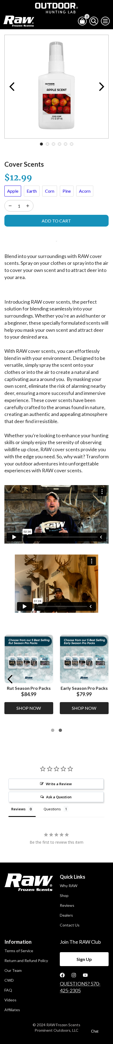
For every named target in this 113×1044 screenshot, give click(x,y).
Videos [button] (10, 1000)
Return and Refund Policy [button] (26, 960)
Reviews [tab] (18, 809)
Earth (32, 190)
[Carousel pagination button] (41, 144)
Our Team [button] (13, 970)
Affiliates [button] (12, 1010)
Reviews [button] (67, 905)
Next (101, 86)
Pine (67, 190)
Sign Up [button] (84, 959)
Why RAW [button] (68, 886)
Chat (94, 1031)
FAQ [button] (8, 990)
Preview (11, 86)
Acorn (85, 190)
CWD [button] (9, 980)
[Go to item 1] (52, 730)
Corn (49, 190)
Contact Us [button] (70, 925)
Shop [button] (64, 895)
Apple (12, 190)
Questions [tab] (52, 809)
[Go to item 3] (60, 730)
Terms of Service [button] (18, 951)
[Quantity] (10, 205)
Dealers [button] (66, 915)
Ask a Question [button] (59, 796)
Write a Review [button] (59, 783)
